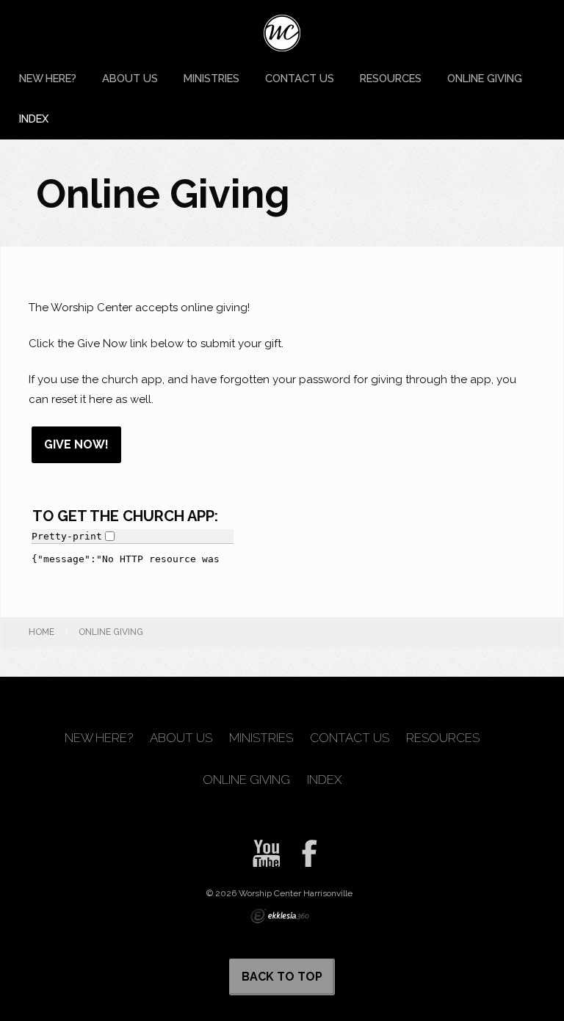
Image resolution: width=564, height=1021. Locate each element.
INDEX (33, 118)
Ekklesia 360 (279, 916)
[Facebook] (304, 848)
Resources (391, 78)
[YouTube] (261, 848)
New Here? (47, 78)
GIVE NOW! (76, 444)
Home (41, 632)
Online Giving (484, 78)
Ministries (211, 78)
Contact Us (299, 78)
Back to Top (282, 977)
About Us (130, 78)
